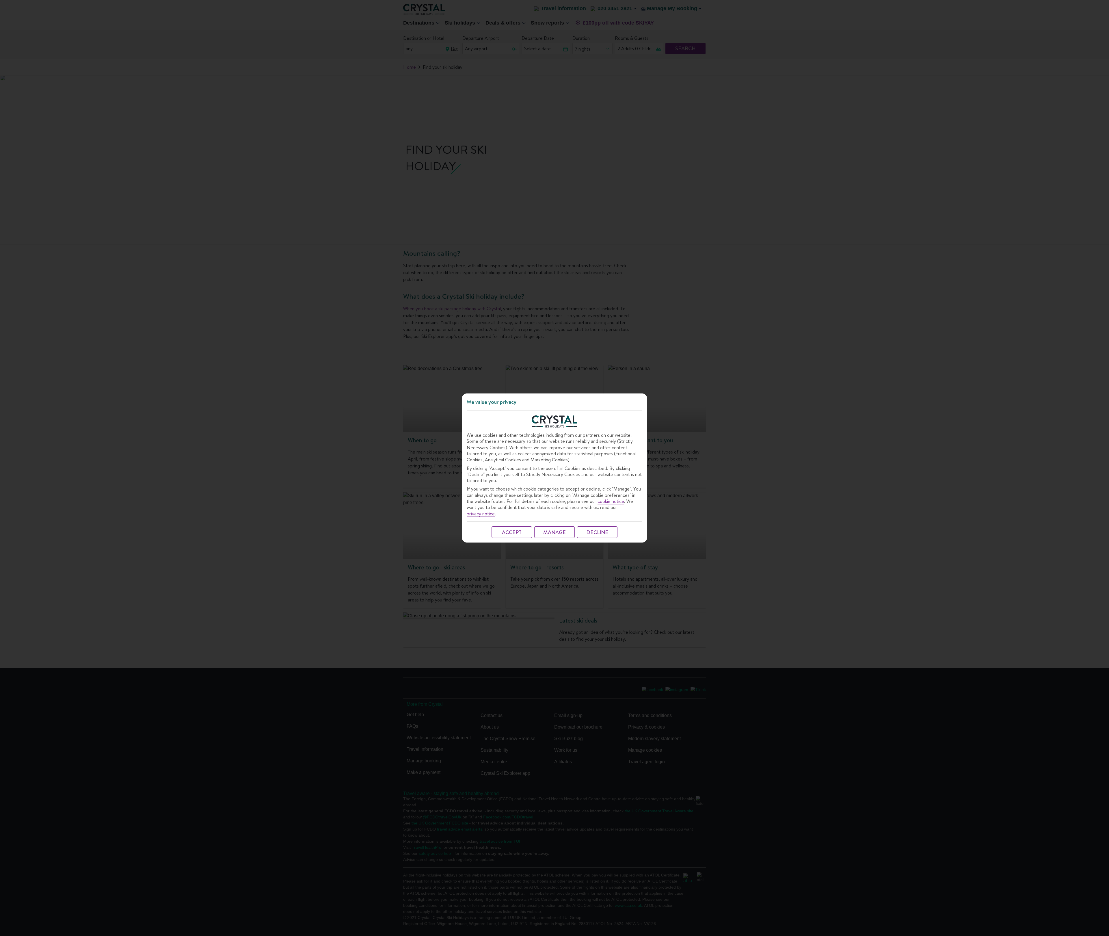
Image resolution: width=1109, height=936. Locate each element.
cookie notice (611, 501)
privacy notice (481, 514)
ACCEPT (512, 532)
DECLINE (597, 532)
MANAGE (554, 532)
